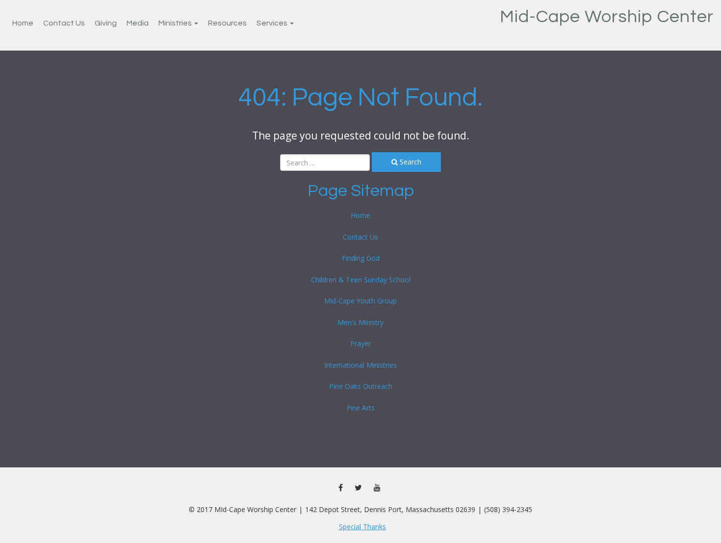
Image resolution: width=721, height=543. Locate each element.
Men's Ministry (360, 322)
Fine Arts (361, 407)
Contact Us (64, 23)
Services (273, 23)
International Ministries (360, 365)
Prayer (360, 343)
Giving (106, 23)
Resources (227, 23)
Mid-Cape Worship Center (607, 16)
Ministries (175, 23)
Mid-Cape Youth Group (360, 300)
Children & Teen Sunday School (361, 279)
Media (138, 23)
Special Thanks (362, 526)
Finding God (361, 258)
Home (22, 23)
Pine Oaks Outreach (360, 386)
